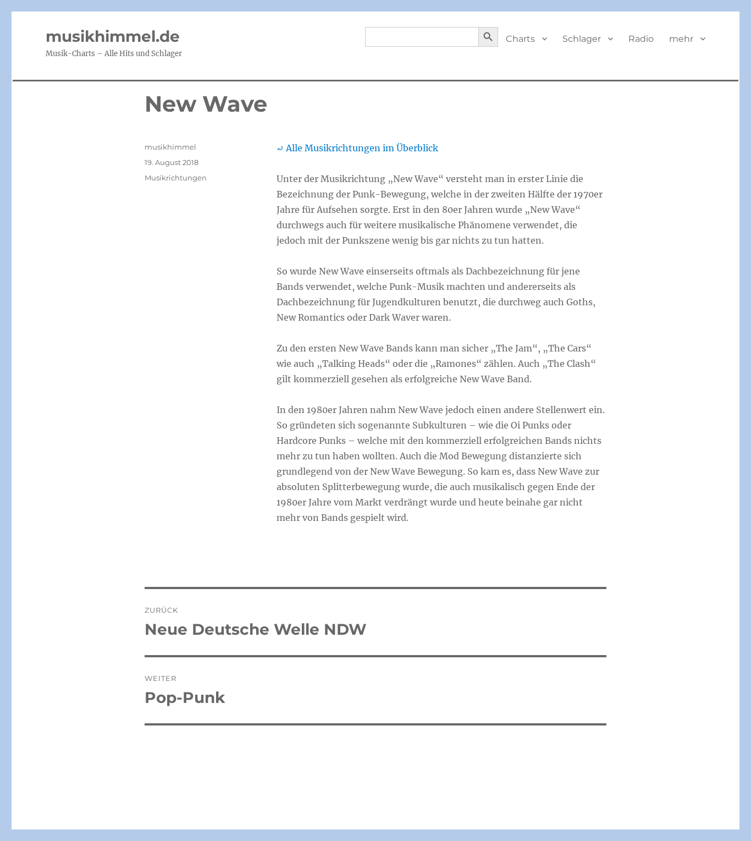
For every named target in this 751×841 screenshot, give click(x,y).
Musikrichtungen (176, 177)
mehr (681, 39)
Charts (520, 39)
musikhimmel (170, 146)
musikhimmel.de (113, 36)
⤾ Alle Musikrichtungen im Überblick (357, 147)
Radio (641, 39)
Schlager (581, 39)
